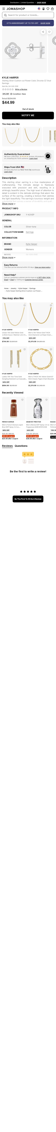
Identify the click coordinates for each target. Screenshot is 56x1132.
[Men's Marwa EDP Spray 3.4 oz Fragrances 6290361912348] (46, 400)
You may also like (11, 124)
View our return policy (43, 267)
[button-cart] (52, 8)
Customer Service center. (34, 280)
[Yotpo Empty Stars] (8, 89)
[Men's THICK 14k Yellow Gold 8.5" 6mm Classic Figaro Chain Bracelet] (51, 349)
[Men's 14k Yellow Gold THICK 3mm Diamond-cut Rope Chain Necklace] (51, 305)
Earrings (32, 288)
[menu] (3, 8)
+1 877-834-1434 (44, 277)
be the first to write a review (28, 499)
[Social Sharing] (43, 31)
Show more (7, 203)
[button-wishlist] (47, 8)
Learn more (33, 158)
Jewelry (13, 288)
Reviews (7, 445)
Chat (12, 280)
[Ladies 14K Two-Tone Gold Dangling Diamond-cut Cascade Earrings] (25, 349)
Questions (21, 445)
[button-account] (43, 8)
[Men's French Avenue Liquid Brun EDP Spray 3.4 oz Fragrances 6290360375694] (22, 400)
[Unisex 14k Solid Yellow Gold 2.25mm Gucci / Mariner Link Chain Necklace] (25, 305)
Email (6, 280)
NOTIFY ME (28, 115)
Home (6, 288)
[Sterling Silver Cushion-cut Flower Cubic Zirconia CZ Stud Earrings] (49, 31)
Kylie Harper (22, 288)
